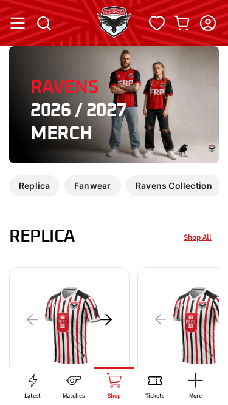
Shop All (198, 237)
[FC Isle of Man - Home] (114, 34)
